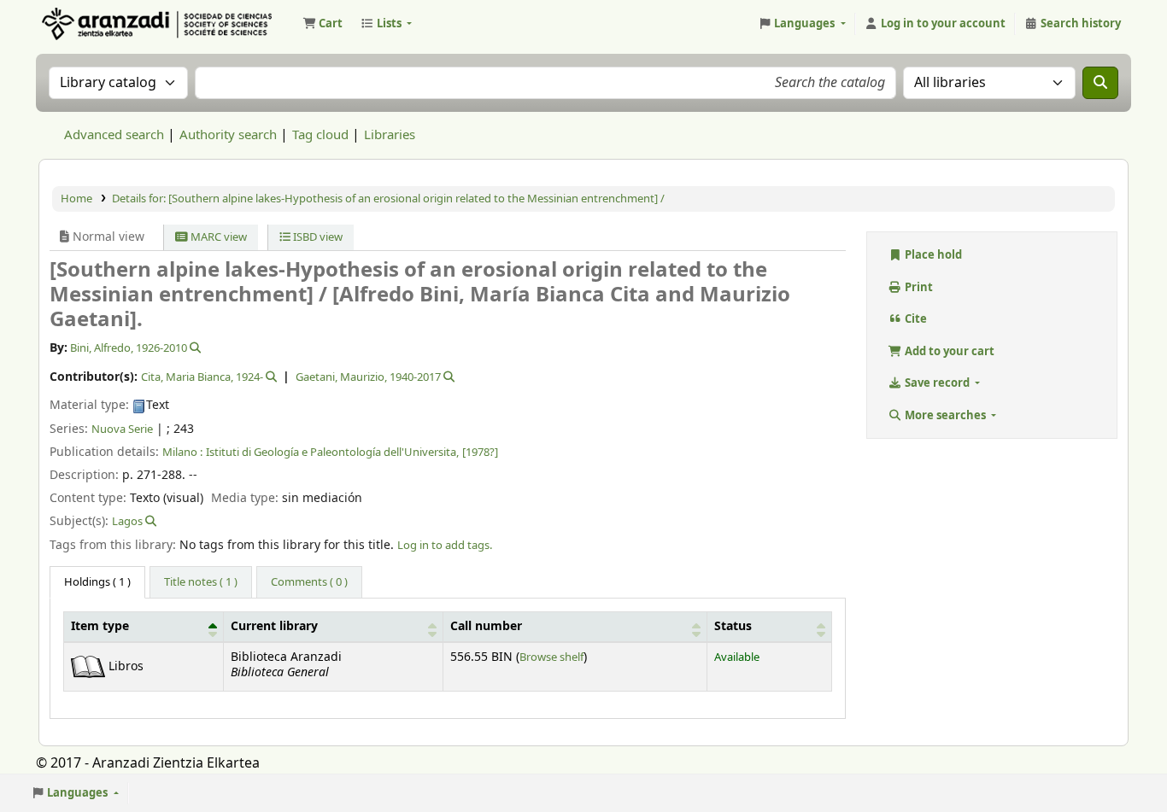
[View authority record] (194, 348)
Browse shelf (551, 657)
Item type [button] (100, 626)
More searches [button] (945, 415)
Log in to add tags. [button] (444, 545)
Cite (914, 319)
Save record (937, 383)
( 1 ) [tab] (97, 582)
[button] (322, 24)
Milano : (182, 452)
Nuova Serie (122, 429)
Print (917, 287)
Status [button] (733, 626)
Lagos (127, 521)
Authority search (228, 135)
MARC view (217, 237)
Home (76, 198)
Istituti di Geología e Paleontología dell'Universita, (332, 452)
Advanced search (114, 135)
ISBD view (316, 237)
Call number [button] (486, 626)
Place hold (932, 255)
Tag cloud (320, 135)
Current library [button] (274, 626)
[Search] (1100, 83)
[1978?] (480, 452)
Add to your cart (948, 351)
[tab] (201, 582)
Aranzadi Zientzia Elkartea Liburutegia (82, 24)
